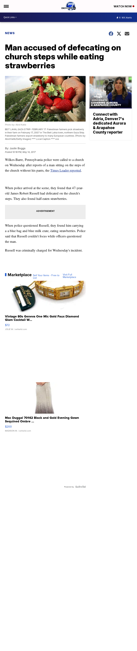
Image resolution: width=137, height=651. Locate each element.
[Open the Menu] (6, 6)
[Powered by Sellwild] (80, 486)
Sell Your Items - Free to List (46, 276)
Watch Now (123, 6)
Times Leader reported (65, 170)
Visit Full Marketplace (69, 275)
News (10, 33)
